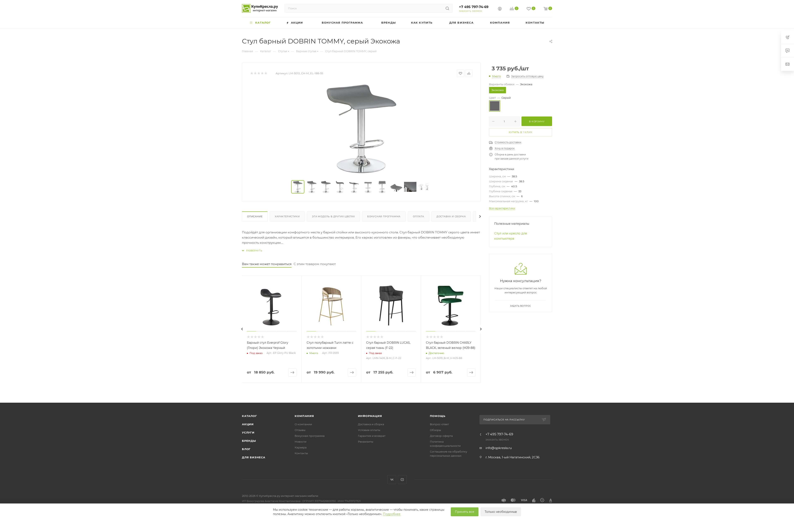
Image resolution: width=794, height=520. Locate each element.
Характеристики (287, 216)
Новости (300, 441)
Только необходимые (501, 512)
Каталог (249, 416)
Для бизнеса (253, 457)
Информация (370, 416)
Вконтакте (391, 479)
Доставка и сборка (451, 216)
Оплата (418, 216)
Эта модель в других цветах (333, 216)
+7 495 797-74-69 (473, 7)
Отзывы (300, 430)
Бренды (249, 440)
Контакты (301, 453)
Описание (254, 216)
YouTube (402, 479)
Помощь (437, 416)
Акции (248, 424)
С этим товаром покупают (315, 264)
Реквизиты (365, 441)
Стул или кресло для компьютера (510, 235)
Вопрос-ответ (439, 424)
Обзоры (435, 430)
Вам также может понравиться (267, 264)
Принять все (464, 512)
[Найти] (447, 8)
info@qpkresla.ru (498, 448)
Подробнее (392, 514)
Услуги (248, 432)
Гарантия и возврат (371, 435)
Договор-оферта (441, 435)
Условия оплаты (369, 430)
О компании (303, 424)
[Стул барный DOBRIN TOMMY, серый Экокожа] (361, 128)
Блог (246, 449)
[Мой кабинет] (500, 9)
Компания (304, 416)
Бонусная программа (384, 216)
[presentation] (242, 329)
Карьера (301, 447)
